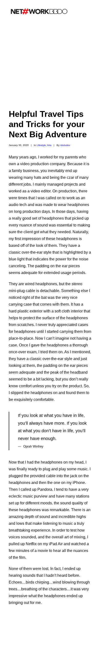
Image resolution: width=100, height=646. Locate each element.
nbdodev (65, 145)
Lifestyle (41, 145)
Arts (49, 145)
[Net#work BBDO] (39, 11)
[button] (89, 11)
